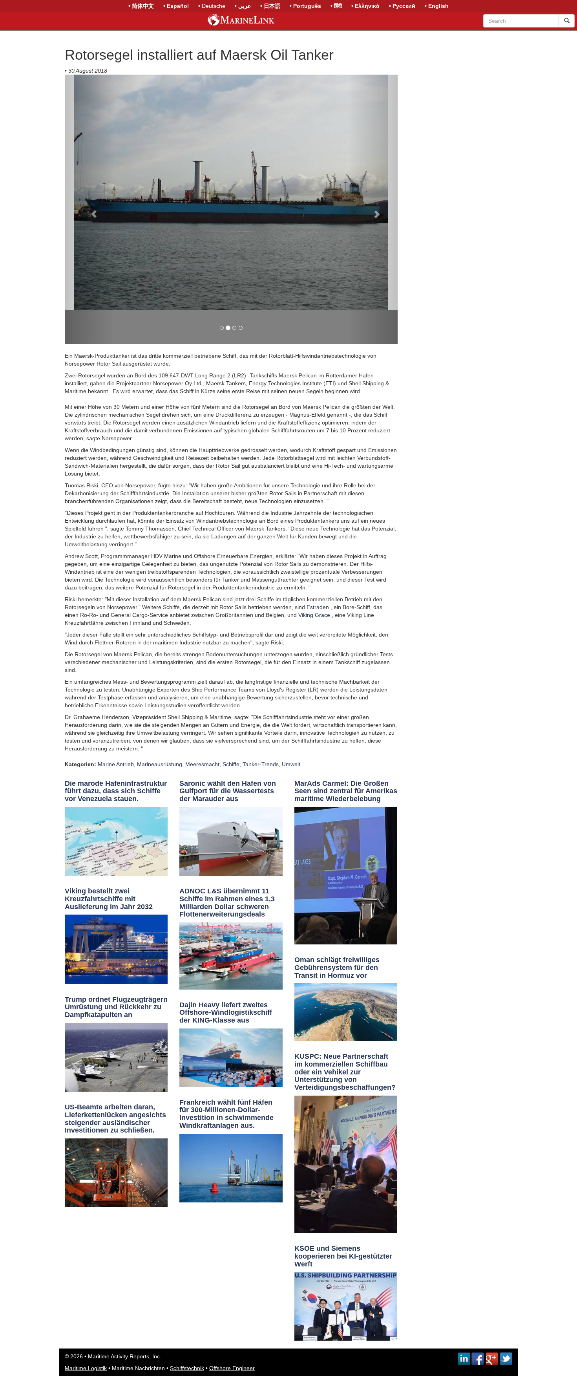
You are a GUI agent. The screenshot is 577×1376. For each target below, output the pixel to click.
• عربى (243, 6)
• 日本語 (270, 6)
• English (437, 6)
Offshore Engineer (232, 1368)
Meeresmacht (202, 764)
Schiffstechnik (187, 1368)
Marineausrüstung (159, 764)
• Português (305, 6)
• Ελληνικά (365, 6)
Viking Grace (314, 615)
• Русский (402, 6)
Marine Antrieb (116, 764)
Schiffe (231, 764)
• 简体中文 (141, 6)
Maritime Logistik (86, 1368)
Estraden (318, 607)
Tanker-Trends (261, 764)
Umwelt (291, 764)
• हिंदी (336, 6)
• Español (176, 6)
